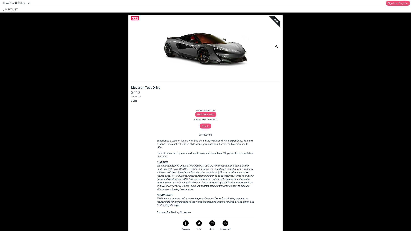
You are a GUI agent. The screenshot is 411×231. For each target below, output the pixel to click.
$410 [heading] (135, 92)
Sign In (205, 126)
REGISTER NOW (205, 114)
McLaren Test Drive (146, 88)
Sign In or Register (398, 3)
